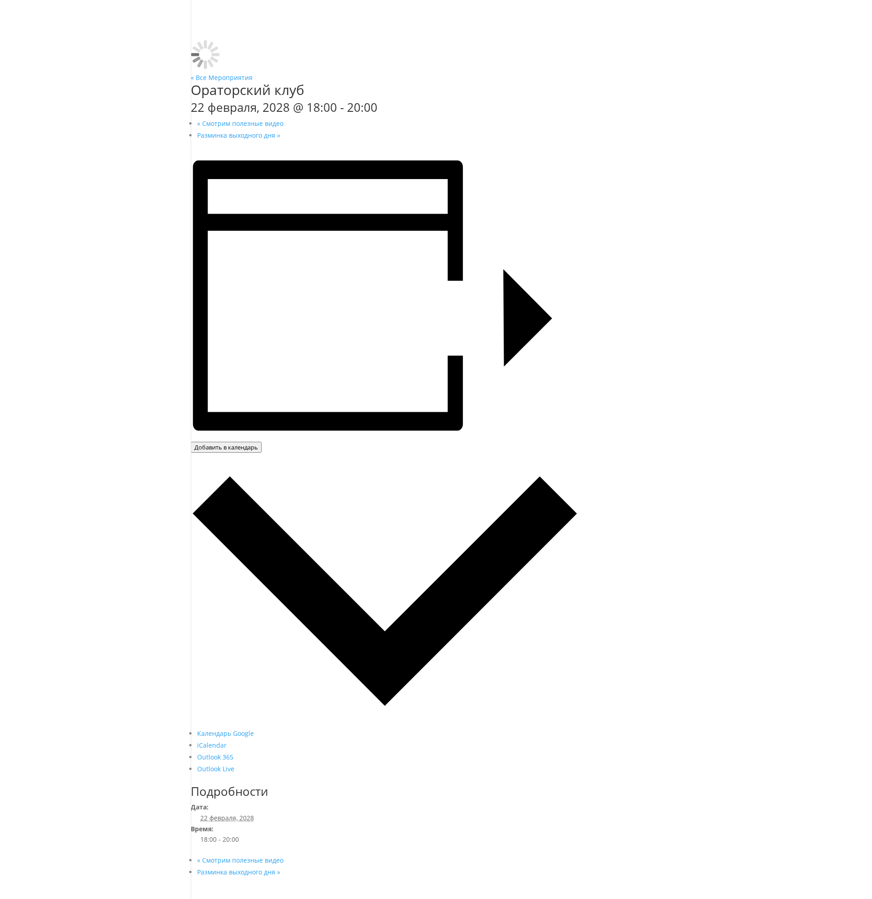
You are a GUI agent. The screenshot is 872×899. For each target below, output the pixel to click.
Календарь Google (225, 733)
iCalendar (212, 745)
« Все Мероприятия (222, 77)
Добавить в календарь (226, 447)
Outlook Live (215, 768)
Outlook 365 (215, 757)
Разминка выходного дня (238, 135)
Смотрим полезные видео (240, 123)
